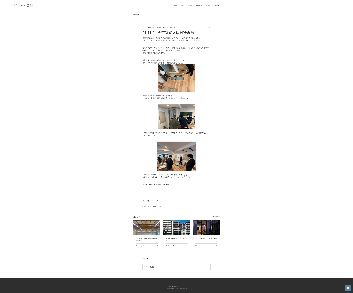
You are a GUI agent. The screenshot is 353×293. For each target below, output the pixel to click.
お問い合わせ (176, 286)
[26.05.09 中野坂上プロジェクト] (176, 227)
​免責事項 (169, 286)
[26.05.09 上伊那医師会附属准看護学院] (146, 227)
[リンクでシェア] (157, 201)
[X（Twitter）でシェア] (148, 201)
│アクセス (183, 286)
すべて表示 (216, 216)
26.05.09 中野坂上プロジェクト (176, 239)
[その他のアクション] (209, 27)
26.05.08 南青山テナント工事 (206, 238)
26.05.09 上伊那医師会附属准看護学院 (146, 239)
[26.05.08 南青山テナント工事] (206, 227)
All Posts (136, 14)
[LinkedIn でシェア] (152, 201)
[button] (217, 14)
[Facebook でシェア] (143, 201)
